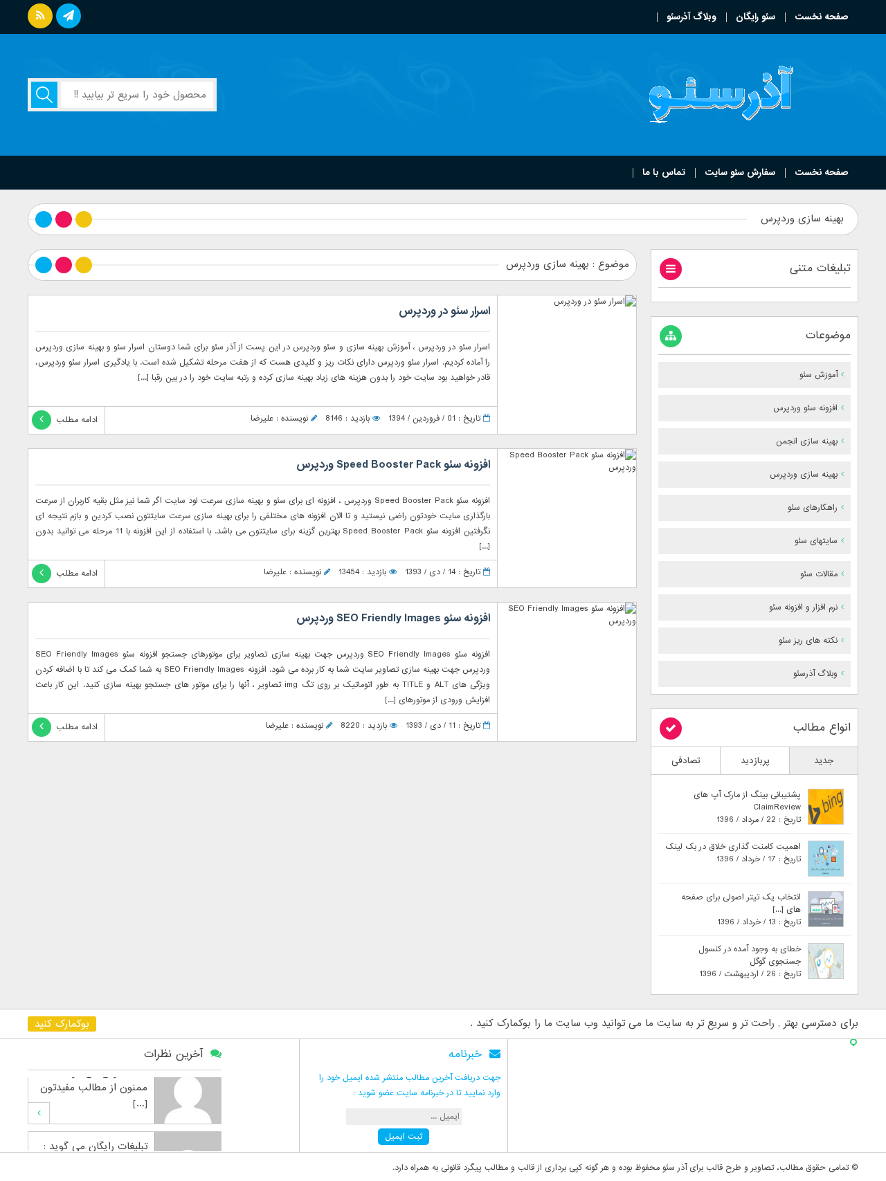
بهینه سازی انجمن (807, 441)
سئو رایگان (755, 17)
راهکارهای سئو (813, 508)
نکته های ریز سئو (808, 640)
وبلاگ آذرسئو (691, 17)
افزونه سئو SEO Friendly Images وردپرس (393, 618)
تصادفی (685, 760)
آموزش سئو (818, 375)
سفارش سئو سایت (740, 172)
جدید (823, 760)
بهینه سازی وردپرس (804, 474)
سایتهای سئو (816, 541)
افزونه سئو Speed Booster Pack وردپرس (393, 465)
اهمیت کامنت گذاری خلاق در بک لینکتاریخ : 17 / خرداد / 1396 (733, 853)
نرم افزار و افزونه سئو (803, 607)
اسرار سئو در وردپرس (444, 311)
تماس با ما (663, 172)
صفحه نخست (822, 17)
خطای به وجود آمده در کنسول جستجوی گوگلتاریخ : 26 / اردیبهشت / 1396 (749, 961)
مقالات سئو (819, 574)
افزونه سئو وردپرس (805, 408)
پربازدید (755, 760)
